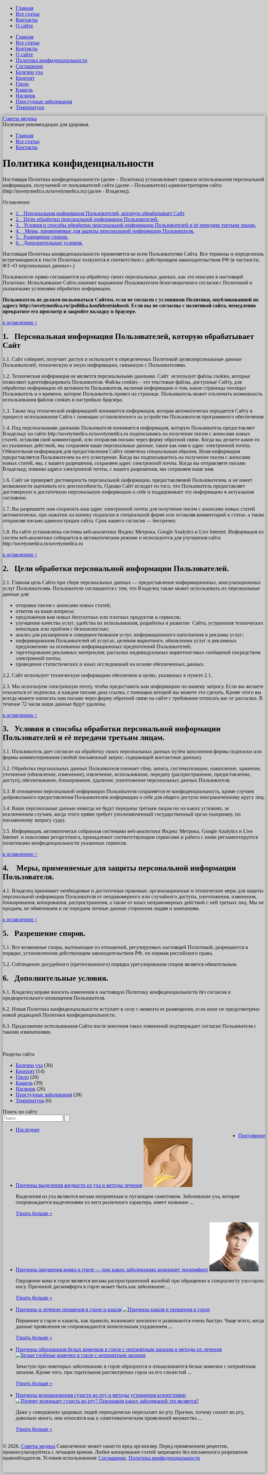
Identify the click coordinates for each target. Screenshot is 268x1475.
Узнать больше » (34, 1213)
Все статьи (28, 14)
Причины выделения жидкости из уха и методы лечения (79, 1185)
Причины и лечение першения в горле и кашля (68, 1309)
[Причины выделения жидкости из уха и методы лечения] (168, 1185)
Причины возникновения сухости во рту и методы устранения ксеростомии (101, 1395)
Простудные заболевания (44, 101)
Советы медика (20, 118)
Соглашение (29, 66)
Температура (30, 107)
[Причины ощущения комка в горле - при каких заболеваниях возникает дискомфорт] (234, 1269)
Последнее (28, 1129)
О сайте (24, 25)
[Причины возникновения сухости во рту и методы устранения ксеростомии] (107, 1401)
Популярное (251, 1135)
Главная (24, 8)
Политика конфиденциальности (51, 60)
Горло (22, 84)
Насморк (25, 95)
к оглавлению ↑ (20, 322)
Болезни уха (29, 72)
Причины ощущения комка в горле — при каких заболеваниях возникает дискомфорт (112, 1269)
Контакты (27, 20)
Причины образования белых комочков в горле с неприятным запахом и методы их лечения (119, 1349)
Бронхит (25, 78)
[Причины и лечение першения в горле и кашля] (166, 1309)
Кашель (24, 90)
